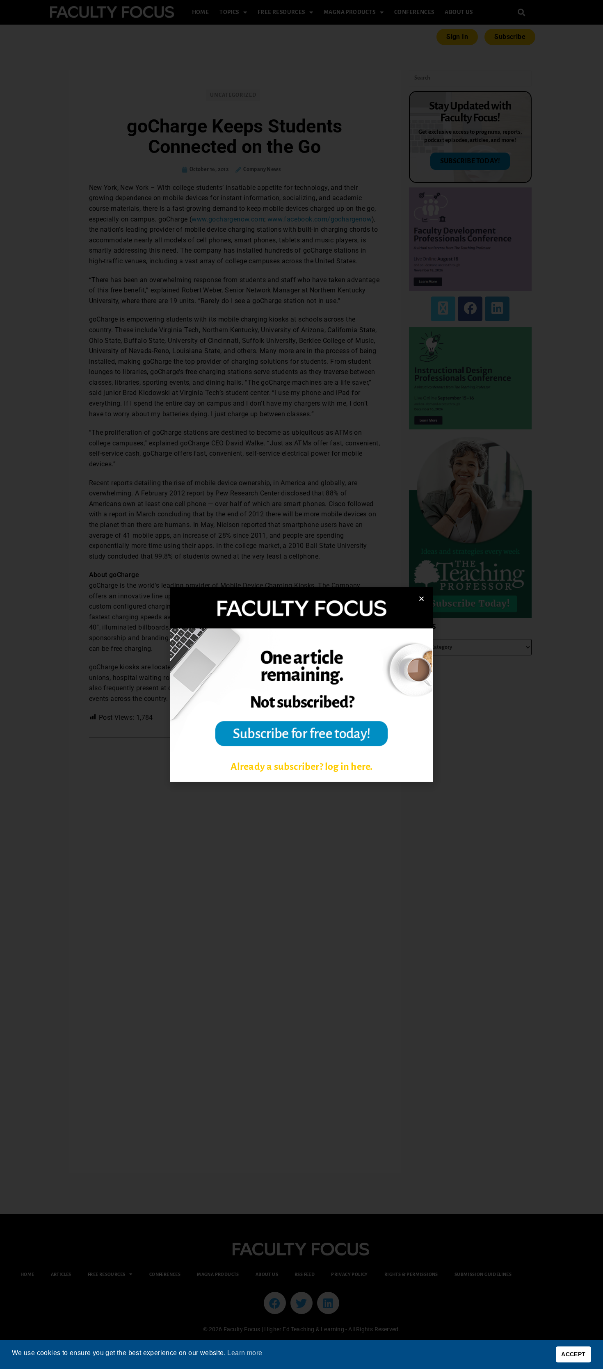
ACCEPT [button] (573, 1354)
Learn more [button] (244, 1352)
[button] (421, 599)
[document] (301, 684)
